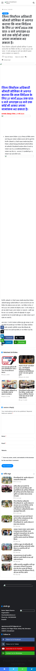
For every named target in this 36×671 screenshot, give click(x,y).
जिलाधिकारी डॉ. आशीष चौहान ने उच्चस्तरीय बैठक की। (24, 479)
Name (4, 436)
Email (4, 443)
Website (4, 450)
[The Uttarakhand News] (12, 2)
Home (5, 9)
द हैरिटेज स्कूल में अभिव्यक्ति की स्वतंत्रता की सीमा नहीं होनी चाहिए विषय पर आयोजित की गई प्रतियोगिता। (24, 547)
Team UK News (9, 57)
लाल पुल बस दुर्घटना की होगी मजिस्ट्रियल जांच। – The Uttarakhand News (9, 369)
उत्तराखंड (10, 9)
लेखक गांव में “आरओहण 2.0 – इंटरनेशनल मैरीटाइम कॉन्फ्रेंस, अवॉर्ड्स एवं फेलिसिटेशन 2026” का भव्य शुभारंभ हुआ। (26, 370)
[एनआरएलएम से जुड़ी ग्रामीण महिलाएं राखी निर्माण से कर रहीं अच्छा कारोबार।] (7, 558)
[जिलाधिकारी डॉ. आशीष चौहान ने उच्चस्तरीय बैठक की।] (7, 480)
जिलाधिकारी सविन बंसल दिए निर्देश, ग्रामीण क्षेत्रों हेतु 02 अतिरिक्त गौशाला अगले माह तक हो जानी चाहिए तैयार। (26, 394)
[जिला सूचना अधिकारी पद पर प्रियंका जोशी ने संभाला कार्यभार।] (9, 384)
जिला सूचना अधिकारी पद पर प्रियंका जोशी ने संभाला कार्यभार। (9, 392)
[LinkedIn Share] (2, 336)
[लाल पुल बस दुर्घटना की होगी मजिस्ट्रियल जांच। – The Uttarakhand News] (9, 360)
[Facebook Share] (2, 327)
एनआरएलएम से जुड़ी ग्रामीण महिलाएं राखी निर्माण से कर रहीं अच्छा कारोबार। (23, 557)
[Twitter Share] (2, 331)
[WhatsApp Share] (2, 340)
